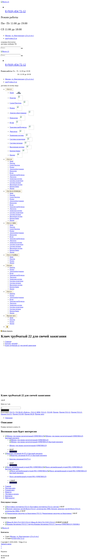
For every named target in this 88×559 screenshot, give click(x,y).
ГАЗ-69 (49, 412)
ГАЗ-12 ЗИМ (35, 412)
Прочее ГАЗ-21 (76, 412)
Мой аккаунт (10, 498)
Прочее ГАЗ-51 (6, 414)
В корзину (5, 410)
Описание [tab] (9, 418)
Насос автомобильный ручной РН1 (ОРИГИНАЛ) (27, 476)
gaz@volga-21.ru (11, 38)
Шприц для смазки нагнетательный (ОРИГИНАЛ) (28, 445)
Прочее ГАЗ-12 (64, 412)
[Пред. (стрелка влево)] (2, 557)
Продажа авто (10, 488)
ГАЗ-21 (43, 412)
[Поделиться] (6, 555)
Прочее (55, 412)
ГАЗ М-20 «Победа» (22, 412)
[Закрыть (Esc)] (8, 555)
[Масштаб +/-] (2, 555)
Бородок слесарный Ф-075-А (20, 459)
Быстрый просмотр (12, 438)
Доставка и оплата (12, 494)
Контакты (8, 496)
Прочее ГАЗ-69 (18, 414)
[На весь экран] (4, 555)
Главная (8, 486)
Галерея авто (9, 490)
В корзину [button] (13, 451)
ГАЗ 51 (12, 412)
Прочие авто (39, 414)
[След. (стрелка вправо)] (4, 557)
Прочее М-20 (29, 414)
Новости (8, 492)
